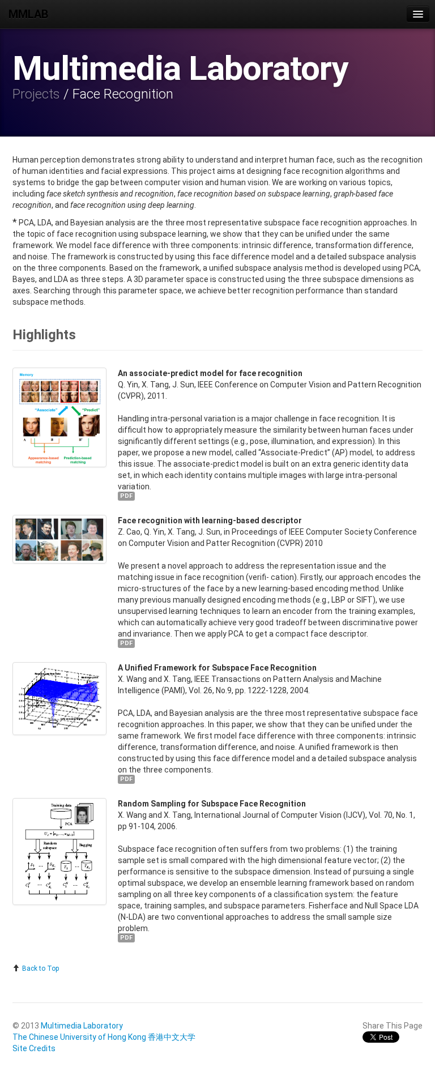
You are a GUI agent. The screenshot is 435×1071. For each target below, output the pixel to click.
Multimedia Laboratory (82, 1025)
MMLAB (28, 14)
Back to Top (39, 968)
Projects (36, 94)
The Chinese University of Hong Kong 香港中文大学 (103, 1037)
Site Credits (34, 1048)
